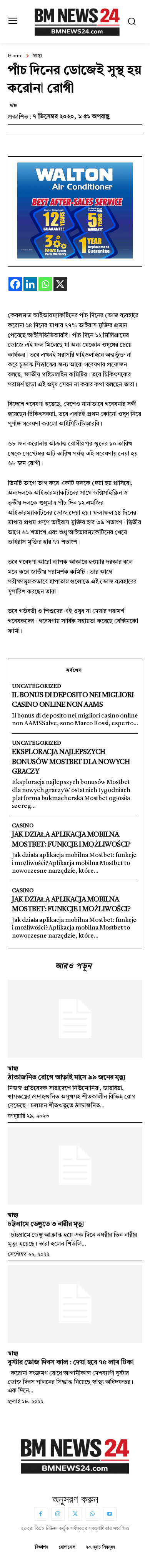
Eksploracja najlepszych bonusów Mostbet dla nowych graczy (71, 762)
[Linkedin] (30, 284)
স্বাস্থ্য (37, 56)
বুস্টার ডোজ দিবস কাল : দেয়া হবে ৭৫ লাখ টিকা (70, 1362)
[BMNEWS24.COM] (77, 20)
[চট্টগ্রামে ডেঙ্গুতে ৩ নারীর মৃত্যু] (75, 1166)
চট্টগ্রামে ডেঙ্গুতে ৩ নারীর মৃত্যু (46, 1224)
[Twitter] (75, 1514)
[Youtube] (110, 1514)
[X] (60, 284)
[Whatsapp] (45, 284)
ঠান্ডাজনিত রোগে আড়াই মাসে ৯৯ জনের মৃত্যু (67, 1077)
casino (22, 826)
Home (15, 56)
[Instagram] (58, 1514)
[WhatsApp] (92, 1514)
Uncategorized (36, 686)
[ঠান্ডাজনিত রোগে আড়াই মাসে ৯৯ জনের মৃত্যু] (75, 1019)
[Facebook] (15, 284)
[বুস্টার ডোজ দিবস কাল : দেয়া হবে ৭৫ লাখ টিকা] (75, 1304)
